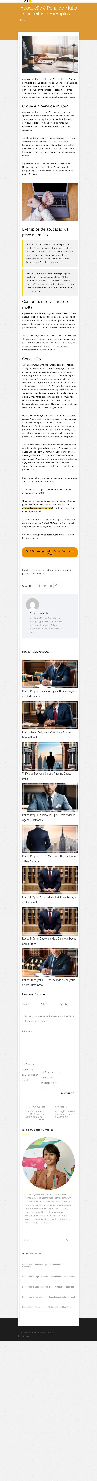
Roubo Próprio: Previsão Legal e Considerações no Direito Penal (48, 1297)
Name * (25, 1004)
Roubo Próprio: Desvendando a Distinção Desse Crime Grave (47, 1307)
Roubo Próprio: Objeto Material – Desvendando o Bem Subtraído (48, 1277)
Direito (22, 20)
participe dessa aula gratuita (51, 535)
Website (63, 1004)
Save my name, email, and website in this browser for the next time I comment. (50, 1018)
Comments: (27, 1031)
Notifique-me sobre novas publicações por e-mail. (48, 1080)
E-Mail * (44, 1004)
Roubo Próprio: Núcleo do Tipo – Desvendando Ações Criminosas (44, 1265)
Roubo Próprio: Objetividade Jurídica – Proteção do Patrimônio (48, 1287)
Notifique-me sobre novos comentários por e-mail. (30, 1072)
